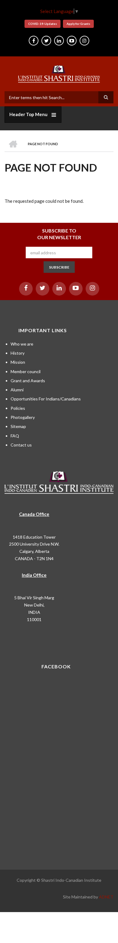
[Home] (59, 73)
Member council (26, 371)
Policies (18, 408)
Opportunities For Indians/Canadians (46, 398)
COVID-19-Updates (42, 23)
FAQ (15, 435)
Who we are (22, 343)
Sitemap (18, 426)
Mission (18, 362)
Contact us (21, 444)
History (18, 353)
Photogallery (23, 417)
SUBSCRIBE (59, 267)
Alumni (17, 389)
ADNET (106, 896)
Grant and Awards (28, 380)
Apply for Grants (78, 23)
